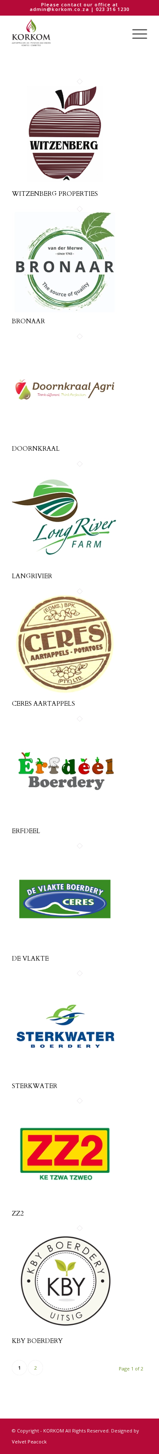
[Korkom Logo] (66, 33)
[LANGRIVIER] (65, 567)
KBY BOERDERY (37, 1341)
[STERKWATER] (65, 1076)
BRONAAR (28, 321)
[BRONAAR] (65, 312)
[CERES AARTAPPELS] (65, 694)
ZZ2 (18, 1213)
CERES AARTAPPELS (43, 703)
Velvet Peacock (29, 1441)
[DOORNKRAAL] (65, 439)
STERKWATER (34, 1086)
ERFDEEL (26, 831)
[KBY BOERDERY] (65, 1331)
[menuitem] (135, 33)
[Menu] (135, 33)
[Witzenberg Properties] (65, 185)
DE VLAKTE (30, 958)
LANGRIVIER (32, 576)
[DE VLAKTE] (65, 949)
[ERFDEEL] (65, 822)
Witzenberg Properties (55, 194)
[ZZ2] (65, 1204)
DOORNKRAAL (36, 448)
